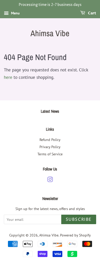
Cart (91, 13)
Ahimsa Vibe (50, 33)
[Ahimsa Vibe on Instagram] (50, 180)
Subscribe (79, 219)
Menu (15, 13)
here (8, 77)
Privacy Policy (50, 146)
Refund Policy (50, 139)
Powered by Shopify (75, 235)
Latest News (50, 111)
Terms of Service (50, 153)
